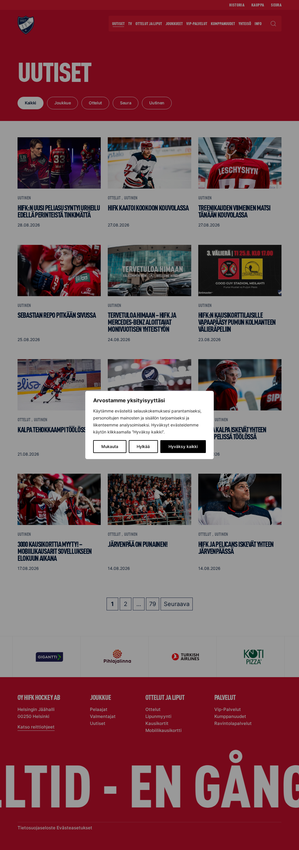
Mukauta (109, 446)
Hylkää (143, 446)
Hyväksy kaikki (183, 446)
